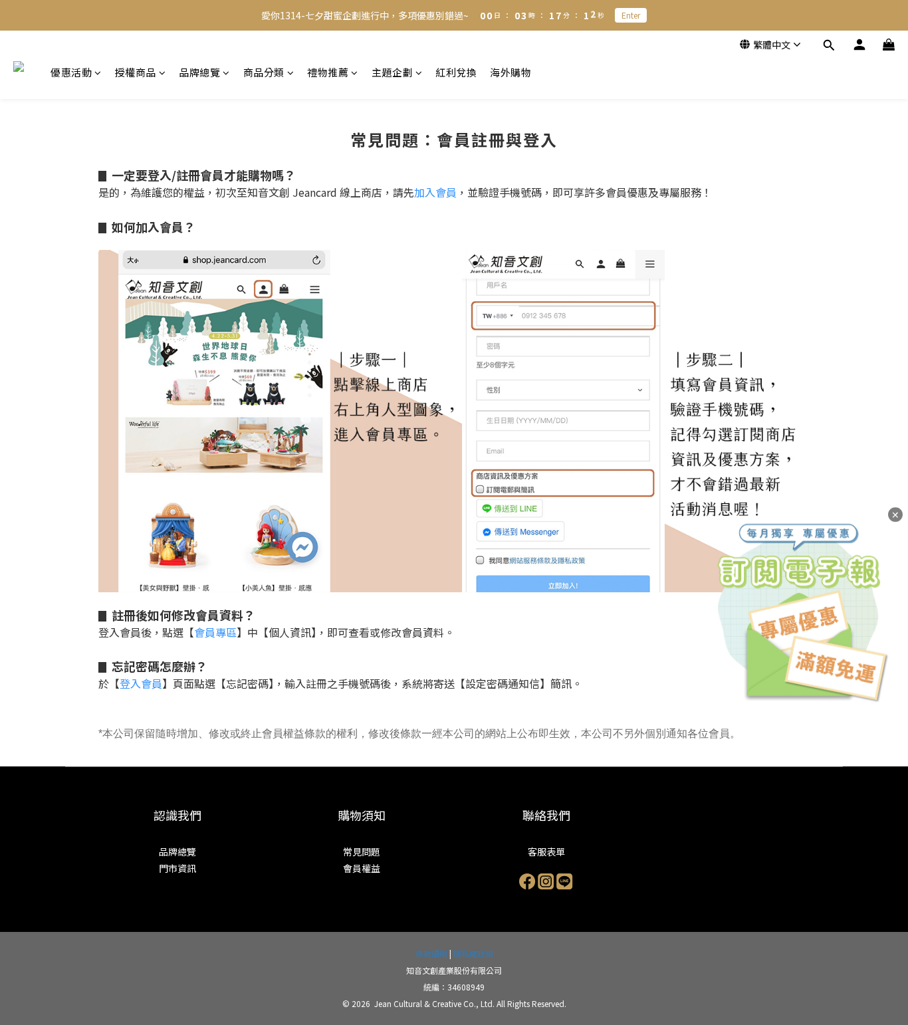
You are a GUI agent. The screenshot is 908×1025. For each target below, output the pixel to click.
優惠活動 (71, 72)
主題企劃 (392, 72)
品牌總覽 (199, 72)
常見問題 (361, 851)
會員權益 (361, 868)
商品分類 (263, 72)
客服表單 (546, 851)
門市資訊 (177, 868)
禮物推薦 (327, 72)
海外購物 (510, 72)
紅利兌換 (456, 72)
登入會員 (141, 683)
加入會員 (435, 192)
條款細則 (431, 953)
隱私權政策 (473, 953)
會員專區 (215, 632)
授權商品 (135, 72)
